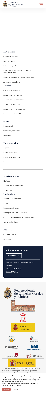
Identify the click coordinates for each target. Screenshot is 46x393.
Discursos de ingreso (11, 208)
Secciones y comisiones (11, 131)
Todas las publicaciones (12, 199)
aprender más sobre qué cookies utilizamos (21, 384)
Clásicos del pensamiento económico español (19, 217)
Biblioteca (7, 239)
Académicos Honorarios (12, 104)
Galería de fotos (9, 61)
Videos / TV (7, 190)
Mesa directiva (8, 126)
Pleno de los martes (10, 152)
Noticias (6, 181)
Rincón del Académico (11, 157)
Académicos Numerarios (12, 95)
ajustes (18, 386)
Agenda (6, 148)
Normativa (7, 135)
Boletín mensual (9, 162)
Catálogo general (9, 234)
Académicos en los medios (13, 186)
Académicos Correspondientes (14, 109)
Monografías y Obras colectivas (15, 213)
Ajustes (16, 389)
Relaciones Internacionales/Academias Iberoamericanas (17, 71)
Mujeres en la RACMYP (12, 114)
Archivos (6, 244)
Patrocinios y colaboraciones (14, 66)
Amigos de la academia (11, 82)
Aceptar (6, 389)
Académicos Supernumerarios (14, 100)
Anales (5, 203)
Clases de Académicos (11, 90)
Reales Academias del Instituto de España (18, 77)
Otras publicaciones (10, 222)
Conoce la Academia (10, 56)
